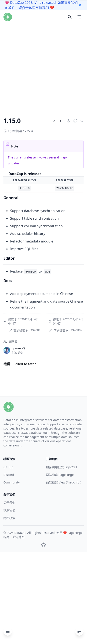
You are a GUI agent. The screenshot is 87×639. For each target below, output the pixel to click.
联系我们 (9, 510)
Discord (8, 475)
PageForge (75, 533)
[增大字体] (60, 120)
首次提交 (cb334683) (27, 330)
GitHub (8, 467)
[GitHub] (43, 545)
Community (11, 482)
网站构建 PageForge (60, 475)
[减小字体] (48, 120)
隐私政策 (9, 518)
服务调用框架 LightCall (61, 467)
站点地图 (18, 537)
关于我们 (9, 503)
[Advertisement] (43, 43)
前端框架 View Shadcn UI (63, 482)
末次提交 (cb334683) (68, 330)
